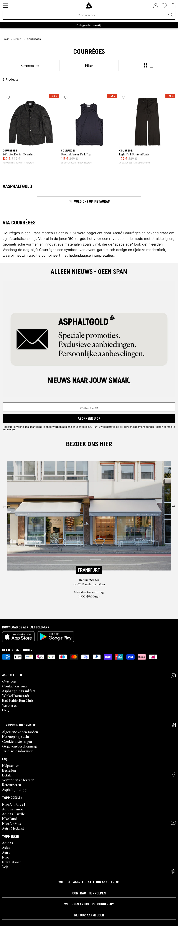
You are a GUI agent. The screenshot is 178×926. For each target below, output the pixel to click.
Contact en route (15, 686)
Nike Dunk (10, 818)
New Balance (11, 861)
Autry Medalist (13, 828)
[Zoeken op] (170, 15)
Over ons (9, 681)
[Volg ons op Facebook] (173, 774)
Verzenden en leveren (18, 779)
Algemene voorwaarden (20, 731)
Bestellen (9, 770)
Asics (6, 847)
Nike (5, 857)
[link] (89, 5)
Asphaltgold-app (14, 789)
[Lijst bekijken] (151, 65)
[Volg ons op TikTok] (173, 725)
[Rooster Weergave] (145, 65)
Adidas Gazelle (13, 813)
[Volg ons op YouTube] (173, 823)
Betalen (7, 775)
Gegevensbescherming (19, 746)
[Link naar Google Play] (56, 636)
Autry (6, 852)
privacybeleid (81, 426)
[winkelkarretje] (173, 5)
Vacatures (9, 705)
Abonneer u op (89, 418)
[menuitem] (29, 65)
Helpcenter (10, 765)
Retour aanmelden (89, 915)
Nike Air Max (11, 823)
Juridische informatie (17, 750)
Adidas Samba (12, 808)
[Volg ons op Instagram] (173, 675)
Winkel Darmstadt (15, 695)
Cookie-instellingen (17, 741)
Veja (5, 866)
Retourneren (11, 784)
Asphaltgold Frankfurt (18, 690)
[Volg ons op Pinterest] (173, 871)
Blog (6, 709)
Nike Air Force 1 (13, 804)
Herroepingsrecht (15, 736)
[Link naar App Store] (18, 636)
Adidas (7, 842)
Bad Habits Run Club (17, 700)
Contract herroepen (89, 893)
